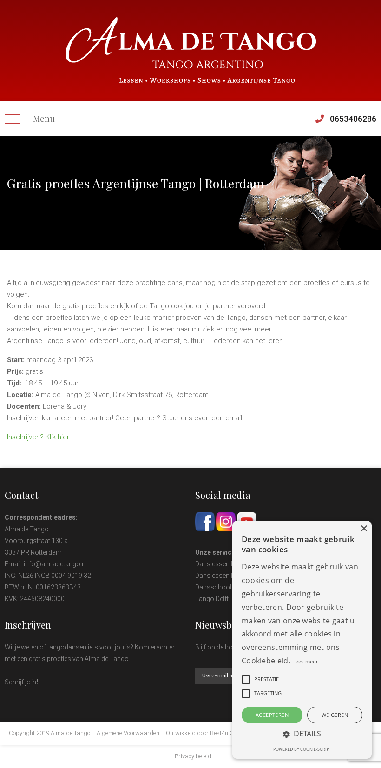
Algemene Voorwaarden (128, 732)
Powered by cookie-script (302, 749)
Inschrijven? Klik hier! (39, 437)
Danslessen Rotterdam (228, 575)
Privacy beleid (193, 756)
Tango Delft (212, 598)
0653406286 (353, 119)
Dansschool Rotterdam (229, 587)
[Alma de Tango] (191, 50)
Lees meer (305, 661)
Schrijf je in (20, 682)
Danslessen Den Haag (227, 564)
